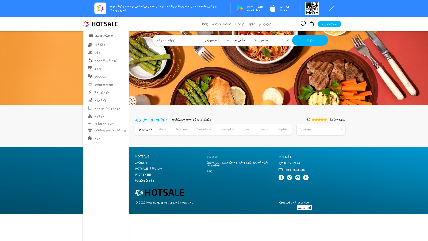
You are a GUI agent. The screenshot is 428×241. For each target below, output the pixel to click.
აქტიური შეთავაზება (151, 119)
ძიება (310, 40)
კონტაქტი (265, 24)
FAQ (209, 171)
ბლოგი (239, 24)
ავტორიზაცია (329, 24)
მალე (204, 24)
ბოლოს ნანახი (221, 24)
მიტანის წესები (144, 180)
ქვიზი (251, 24)
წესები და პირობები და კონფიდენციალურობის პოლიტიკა (237, 164)
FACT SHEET (143, 174)
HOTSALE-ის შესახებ (148, 168)
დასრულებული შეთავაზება (191, 119)
